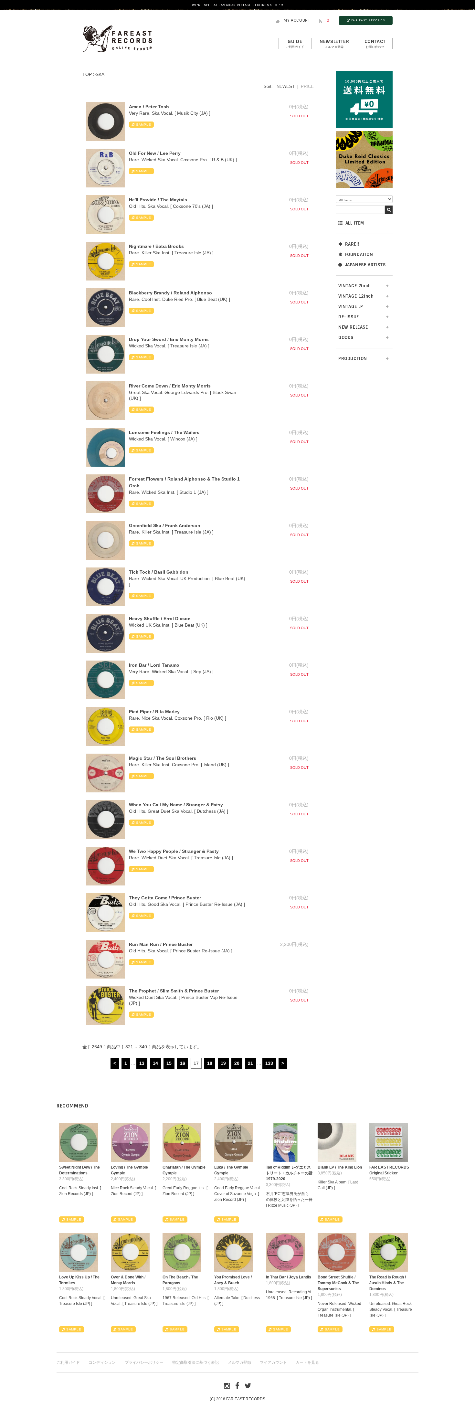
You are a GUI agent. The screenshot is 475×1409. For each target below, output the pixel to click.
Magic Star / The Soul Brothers (162, 758)
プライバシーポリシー (144, 1362)
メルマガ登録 (239, 1362)
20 (236, 1063)
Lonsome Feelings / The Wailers (164, 432)
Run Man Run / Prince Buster (161, 944)
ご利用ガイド (68, 1362)
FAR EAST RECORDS (368, 20)
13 (141, 1063)
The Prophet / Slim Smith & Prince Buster (174, 990)
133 (269, 1063)
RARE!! (352, 244)
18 (209, 1063)
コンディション (102, 1362)
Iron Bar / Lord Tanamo (154, 665)
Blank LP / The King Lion (340, 1167)
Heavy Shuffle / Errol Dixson (160, 618)
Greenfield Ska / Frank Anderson (164, 525)
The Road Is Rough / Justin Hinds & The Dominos (387, 1283)
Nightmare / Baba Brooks (156, 246)
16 (182, 1063)
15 (169, 1063)
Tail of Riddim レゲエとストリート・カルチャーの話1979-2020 (289, 1173)
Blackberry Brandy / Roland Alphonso (170, 292)
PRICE (307, 86)
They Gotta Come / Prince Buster (165, 897)
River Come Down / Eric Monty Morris (170, 385)
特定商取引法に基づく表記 (195, 1362)
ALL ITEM (354, 223)
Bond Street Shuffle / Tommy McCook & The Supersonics (338, 1283)
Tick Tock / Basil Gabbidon (158, 572)
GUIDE (295, 43)
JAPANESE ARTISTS (365, 265)
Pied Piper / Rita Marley (154, 711)
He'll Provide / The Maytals (158, 199)
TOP (87, 74)
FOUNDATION (359, 254)
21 (250, 1063)
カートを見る (307, 1362)
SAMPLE (143, 124)
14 (155, 1063)
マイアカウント (273, 1362)
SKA (100, 74)
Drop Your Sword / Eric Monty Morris (169, 339)
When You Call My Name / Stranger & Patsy (176, 804)
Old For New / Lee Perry (155, 153)
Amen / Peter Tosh (149, 106)
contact (374, 43)
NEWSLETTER (334, 43)
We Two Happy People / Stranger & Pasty (174, 851)
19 (223, 1063)
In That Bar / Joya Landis (288, 1277)
